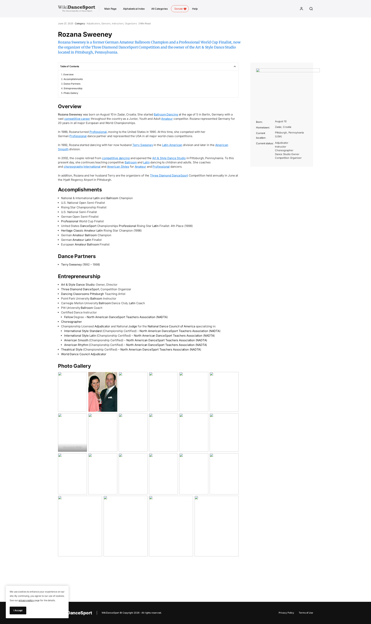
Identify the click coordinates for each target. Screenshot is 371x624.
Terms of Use (306, 612)
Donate (178, 8)
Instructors (117, 23)
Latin (146, 162)
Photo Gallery (71, 93)
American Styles (118, 166)
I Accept (18, 610)
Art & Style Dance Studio (169, 158)
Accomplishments (73, 79)
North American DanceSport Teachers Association (121, 317)
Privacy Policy (286, 612)
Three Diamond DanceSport (169, 175)
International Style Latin (80, 335)
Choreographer (71, 321)
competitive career (77, 119)
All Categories (159, 8)
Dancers (106, 23)
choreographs (73, 166)
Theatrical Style (71, 349)
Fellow (68, 317)
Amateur (167, 119)
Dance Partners (72, 83)
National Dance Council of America (171, 326)
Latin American (172, 145)
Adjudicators (93, 23)
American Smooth (76, 340)
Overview (68, 74)
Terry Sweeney (142, 145)
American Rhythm (76, 345)
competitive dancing (116, 158)
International (91, 166)
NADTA (162, 317)
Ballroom (131, 162)
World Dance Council (75, 354)
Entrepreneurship (73, 88)
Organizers (131, 23)
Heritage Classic (72, 230)
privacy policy (26, 600)
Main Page (110, 8)
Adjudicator (102, 326)
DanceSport (88, 226)
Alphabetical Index (134, 8)
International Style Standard (83, 331)
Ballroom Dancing (166, 114)
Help (195, 8)
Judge (132, 326)
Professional (98, 132)
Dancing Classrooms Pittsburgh (82, 294)
